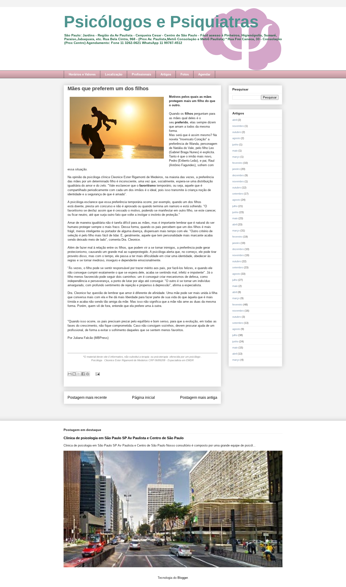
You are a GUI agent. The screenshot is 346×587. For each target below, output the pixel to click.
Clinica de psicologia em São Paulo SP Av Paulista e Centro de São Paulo (124, 438)
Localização (113, 74)
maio (235, 150)
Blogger (182, 577)
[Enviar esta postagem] (97, 374)
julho (234, 206)
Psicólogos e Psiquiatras (161, 21)
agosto (236, 138)
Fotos (185, 74)
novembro (238, 126)
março (236, 156)
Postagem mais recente (87, 397)
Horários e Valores (82, 74)
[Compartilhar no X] (78, 374)
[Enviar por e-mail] (69, 374)
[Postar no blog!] (74, 374)
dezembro (238, 175)
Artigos (166, 74)
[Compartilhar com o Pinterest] (87, 374)
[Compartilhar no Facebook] (83, 374)
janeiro (236, 169)
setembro (237, 193)
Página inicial (143, 397)
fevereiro (237, 162)
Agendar (204, 74)
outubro (236, 132)
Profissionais (141, 74)
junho (235, 144)
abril (234, 119)
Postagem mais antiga (198, 397)
